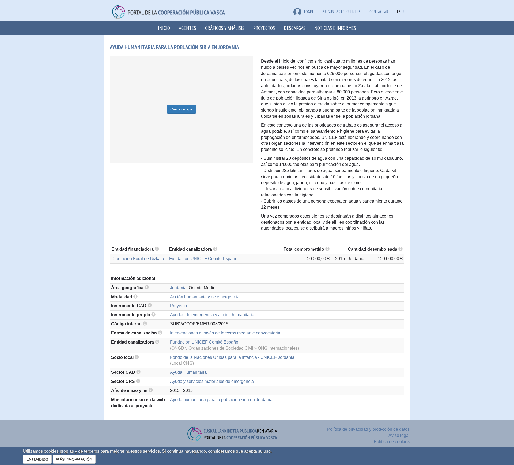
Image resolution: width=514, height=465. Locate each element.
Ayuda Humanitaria (188, 372)
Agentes (187, 28)
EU (404, 11)
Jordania (178, 287)
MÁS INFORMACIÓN (74, 459)
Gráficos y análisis (224, 28)
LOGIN (308, 11)
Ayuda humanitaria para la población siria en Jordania (221, 399)
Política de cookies (392, 441)
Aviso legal (399, 435)
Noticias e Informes (335, 28)
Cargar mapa (181, 109)
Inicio (164, 28)
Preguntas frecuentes (341, 11)
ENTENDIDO (37, 459)
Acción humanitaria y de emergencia (204, 297)
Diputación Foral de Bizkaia (137, 258)
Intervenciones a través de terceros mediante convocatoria (225, 333)
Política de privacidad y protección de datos (368, 429)
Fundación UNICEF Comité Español (204, 258)
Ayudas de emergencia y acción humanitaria (212, 314)
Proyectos (264, 28)
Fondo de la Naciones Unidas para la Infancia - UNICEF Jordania (232, 357)
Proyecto (178, 305)
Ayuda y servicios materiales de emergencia (212, 381)
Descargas (294, 28)
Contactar (378, 11)
